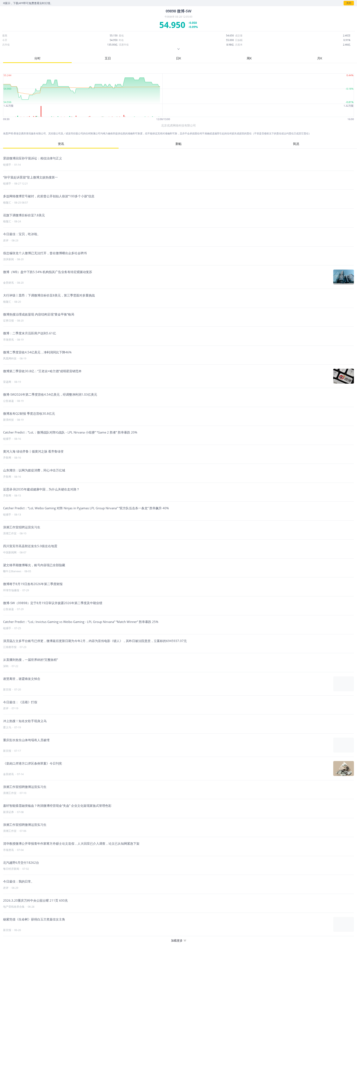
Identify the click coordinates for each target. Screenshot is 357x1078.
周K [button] (249, 58)
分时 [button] (37, 58)
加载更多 (177, 940)
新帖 (178, 144)
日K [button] (178, 58)
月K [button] (319, 58)
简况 (296, 144)
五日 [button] (108, 58)
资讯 (61, 144)
